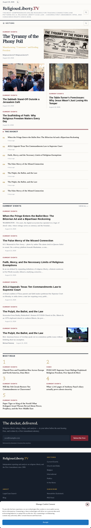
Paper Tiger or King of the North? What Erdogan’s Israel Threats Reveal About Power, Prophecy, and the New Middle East (22, 406)
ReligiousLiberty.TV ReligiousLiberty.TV (15, 55)
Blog (4, 498)
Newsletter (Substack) (55, 493)
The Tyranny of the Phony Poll (21, 38)
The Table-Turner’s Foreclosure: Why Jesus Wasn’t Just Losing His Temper (68, 100)
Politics (49, 478)
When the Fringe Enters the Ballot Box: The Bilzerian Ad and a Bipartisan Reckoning (43, 137)
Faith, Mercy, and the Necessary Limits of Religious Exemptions (34, 155)
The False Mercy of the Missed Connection (26, 164)
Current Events (10, 32)
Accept (45, 522)
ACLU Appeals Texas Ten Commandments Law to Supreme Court (35, 146)
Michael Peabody (8, 343)
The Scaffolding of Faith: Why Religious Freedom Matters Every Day (21, 118)
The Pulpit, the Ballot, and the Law (22, 173)
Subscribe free (79, 438)
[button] (87, 504)
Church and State (53, 466)
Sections (10, 23)
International (51, 474)
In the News (51, 483)
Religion (50, 470)
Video (49, 367)
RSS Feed (50, 498)
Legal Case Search (9, 493)
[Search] (86, 12)
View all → (83, 206)
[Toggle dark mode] (18, 2)
